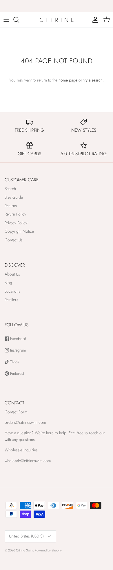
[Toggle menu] (6, 19)
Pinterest (16, 373)
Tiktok (14, 362)
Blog (8, 282)
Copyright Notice (19, 231)
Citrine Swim (24, 550)
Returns (11, 206)
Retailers (11, 300)
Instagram (17, 350)
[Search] (19, 19)
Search (10, 188)
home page (68, 80)
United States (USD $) (26, 536)
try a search (93, 80)
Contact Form (16, 412)
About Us (12, 274)
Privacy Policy (16, 223)
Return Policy (15, 214)
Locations (12, 291)
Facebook (18, 338)
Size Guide (14, 197)
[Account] (94, 19)
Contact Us (14, 240)
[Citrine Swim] (56, 20)
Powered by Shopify (48, 550)
